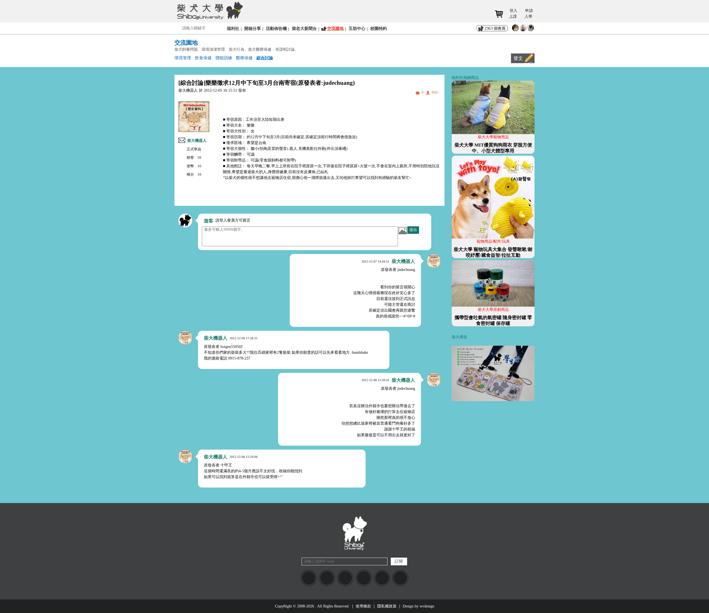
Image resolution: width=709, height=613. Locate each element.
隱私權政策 (387, 606)
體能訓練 (223, 57)
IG (382, 578)
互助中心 (357, 28)
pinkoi (400, 578)
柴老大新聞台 (304, 28)
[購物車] (501, 14)
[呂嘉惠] (515, 29)
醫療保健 (244, 57)
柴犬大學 (208, 10)
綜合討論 (264, 57)
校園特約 (378, 28)
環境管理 (182, 57)
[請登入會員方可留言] (185, 220)
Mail (345, 578)
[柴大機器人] (434, 261)
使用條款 (363, 606)
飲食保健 (203, 57)
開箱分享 (252, 28)
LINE (327, 578)
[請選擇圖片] (402, 230)
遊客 (208, 221)
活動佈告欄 (276, 28)
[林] (530, 29)
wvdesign (427, 606)
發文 (518, 58)
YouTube (363, 578)
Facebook (308, 578)
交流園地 (335, 28)
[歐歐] (523, 29)
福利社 (233, 28)
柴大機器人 (197, 140)
